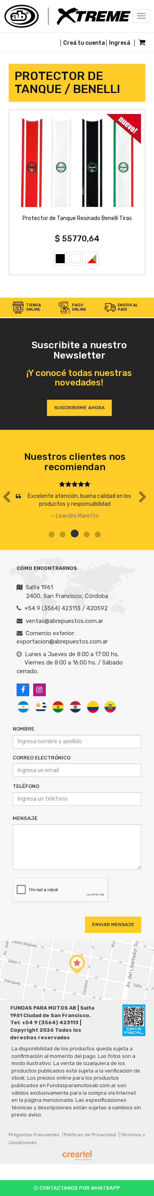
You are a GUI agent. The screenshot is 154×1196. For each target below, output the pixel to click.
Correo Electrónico (41, 758)
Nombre (23, 729)
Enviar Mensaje (113, 924)
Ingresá (119, 43)
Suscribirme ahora (79, 407)
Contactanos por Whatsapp (79, 1188)
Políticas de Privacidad (90, 1134)
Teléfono (26, 786)
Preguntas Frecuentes (34, 1134)
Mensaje (25, 818)
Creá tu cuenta (84, 43)
